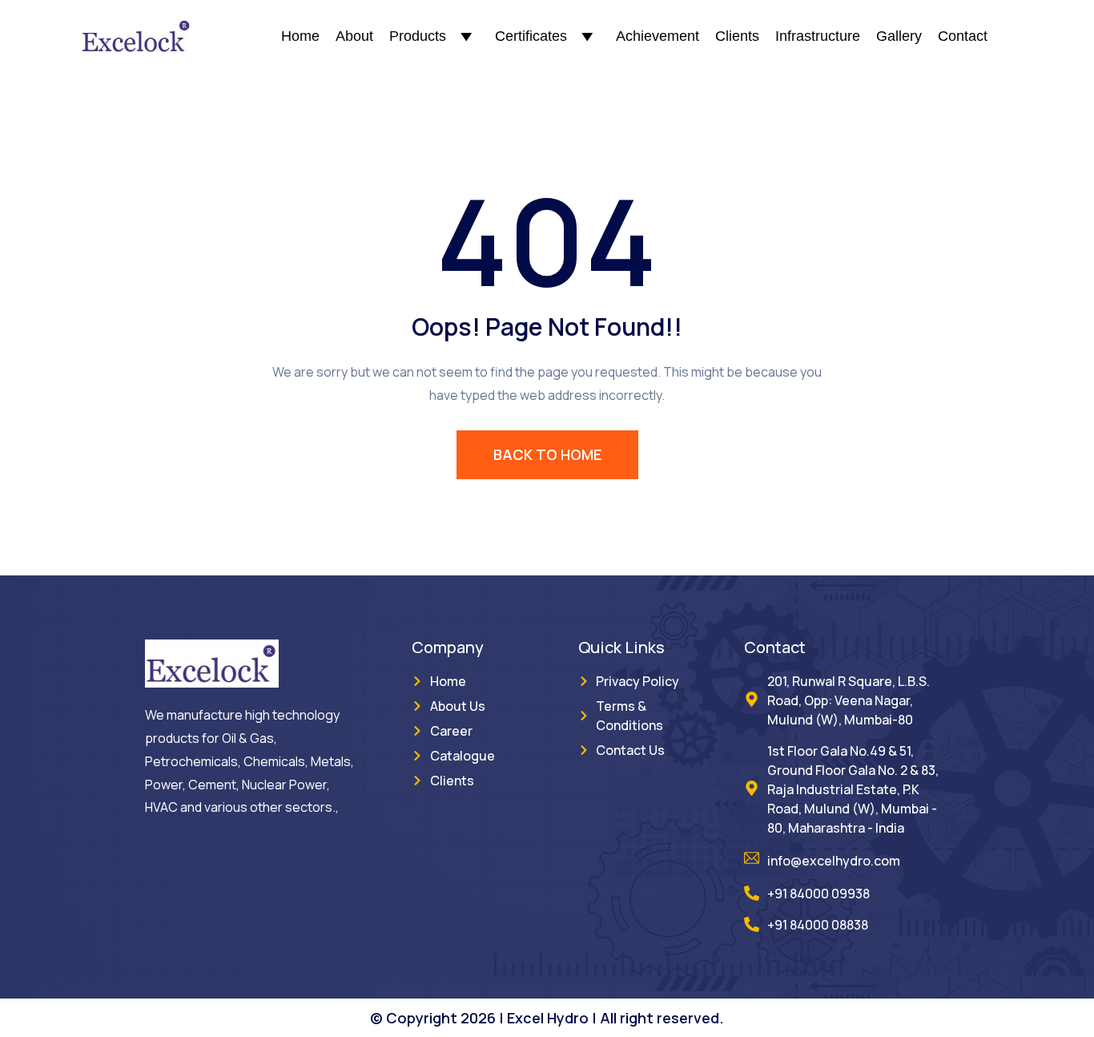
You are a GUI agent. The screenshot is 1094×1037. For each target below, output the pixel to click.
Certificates (531, 36)
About (354, 36)
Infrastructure (817, 36)
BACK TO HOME (547, 454)
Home (300, 36)
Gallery (899, 36)
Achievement (657, 36)
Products (417, 36)
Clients (737, 36)
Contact (962, 36)
